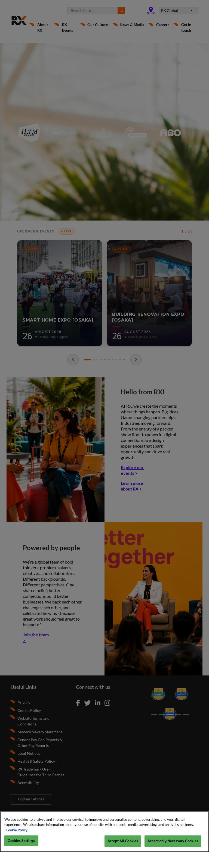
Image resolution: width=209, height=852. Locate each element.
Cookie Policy (16, 830)
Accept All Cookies (122, 841)
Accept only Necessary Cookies (172, 841)
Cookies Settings (21, 840)
